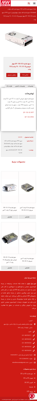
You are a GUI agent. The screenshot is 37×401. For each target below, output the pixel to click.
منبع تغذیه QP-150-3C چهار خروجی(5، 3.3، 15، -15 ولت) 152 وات (20, 66)
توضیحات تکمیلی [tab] (20, 86)
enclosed (12, 150)
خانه (35, 9)
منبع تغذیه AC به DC (27, 9)
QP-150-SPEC (29, 117)
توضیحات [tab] (30, 86)
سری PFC (7, 13)
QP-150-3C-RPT (28, 113)
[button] (34, 3)
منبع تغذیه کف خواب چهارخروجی (21, 13)
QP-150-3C (18, 150)
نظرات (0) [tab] (9, 86)
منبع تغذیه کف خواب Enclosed (13, 144)
